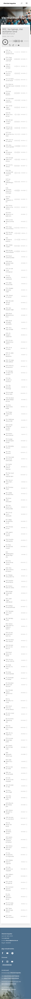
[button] (5, 42)
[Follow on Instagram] (7, 961)
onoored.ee (7, 965)
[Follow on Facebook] (2, 953)
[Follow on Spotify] (12, 953)
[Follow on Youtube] (7, 953)
